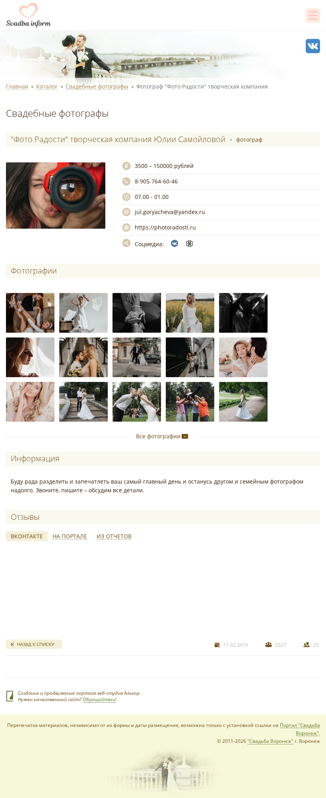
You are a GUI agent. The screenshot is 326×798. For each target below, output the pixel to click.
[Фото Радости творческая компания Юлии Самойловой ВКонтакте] (174, 243)
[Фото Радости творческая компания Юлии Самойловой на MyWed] (189, 243)
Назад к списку (35, 644)
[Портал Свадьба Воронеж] (28, 15)
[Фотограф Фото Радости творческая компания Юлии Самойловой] (30, 313)
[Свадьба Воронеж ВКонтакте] (313, 46)
